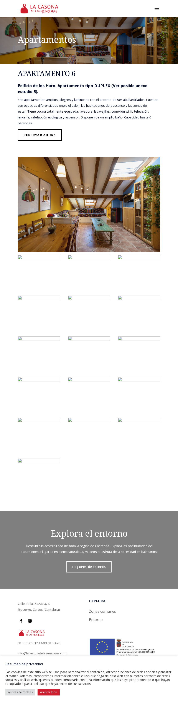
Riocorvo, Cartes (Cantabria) (39, 609)
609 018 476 (50, 643)
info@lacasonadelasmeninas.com (42, 653)
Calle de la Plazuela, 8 (34, 603)
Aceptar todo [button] (48, 692)
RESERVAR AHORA (39, 135)
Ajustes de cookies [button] (20, 692)
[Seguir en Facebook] (21, 620)
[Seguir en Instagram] (29, 620)
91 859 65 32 (28, 643)
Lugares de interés (89, 567)
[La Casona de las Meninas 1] (39, 257)
